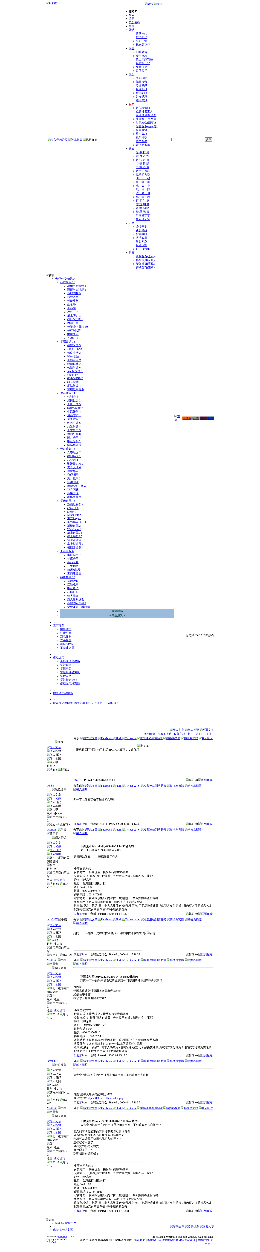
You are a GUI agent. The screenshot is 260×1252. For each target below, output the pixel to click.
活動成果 (73, 584)
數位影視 (74, 441)
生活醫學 (74, 411)
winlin (50, 785)
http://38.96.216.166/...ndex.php (105, 1098)
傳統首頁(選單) (145, 267)
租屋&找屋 (74, 569)
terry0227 (52, 919)
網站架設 (74, 385)
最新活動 (141, 245)
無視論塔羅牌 (77, 326)
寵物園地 (73, 482)
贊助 (131, 29)
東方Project (74, 518)
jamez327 (52, 1060)
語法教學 (141, 237)
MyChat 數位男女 (65, 278)
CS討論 (73, 508)
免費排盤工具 (144, 111)
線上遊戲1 (74, 532)
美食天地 (74, 467)
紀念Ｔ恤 (141, 40)
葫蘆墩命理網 (76, 289)
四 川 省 (143, 178)
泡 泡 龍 (143, 189)
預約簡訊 (141, 89)
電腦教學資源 (75, 389)
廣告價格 (141, 55)
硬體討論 (74, 345)
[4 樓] (77, 1055)
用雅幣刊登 (143, 63)
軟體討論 (74, 367)
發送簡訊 (141, 85)
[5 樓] (77, 1102)
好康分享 (73, 558)
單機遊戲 (74, 525)
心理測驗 (74, 474)
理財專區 (73, 471)
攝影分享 (74, 433)
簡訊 (131, 74)
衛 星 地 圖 (142, 211)
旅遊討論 (74, 426)
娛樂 (131, 148)
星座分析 (141, 133)
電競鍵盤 (65, 664)
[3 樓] (77, 954)
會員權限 (141, 234)
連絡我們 (203, 1240)
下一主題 (206, 733)
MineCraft (74, 514)
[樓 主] (78, 780)
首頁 (131, 252)
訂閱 (196, 418)
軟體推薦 (74, 363)
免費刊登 (141, 66)
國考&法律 (75, 407)
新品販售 (73, 562)
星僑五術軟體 (76, 285)
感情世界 (74, 400)
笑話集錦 (74, 445)
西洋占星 (73, 323)
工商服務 (67, 551)
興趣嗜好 (67, 448)
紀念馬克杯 (143, 44)
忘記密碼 (134, 22)
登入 (131, 14)
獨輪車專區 (74, 497)
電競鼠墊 (65, 676)
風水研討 (74, 315)
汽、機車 (74, 478)
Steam (71, 511)
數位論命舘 (143, 107)
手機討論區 (74, 360)
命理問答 (74, 293)
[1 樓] (77, 823)
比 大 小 (143, 185)
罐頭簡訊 (141, 100)
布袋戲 (72, 459)
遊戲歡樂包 (75, 504)
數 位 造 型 (142, 156)
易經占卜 (74, 311)
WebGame (74, 529)
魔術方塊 (73, 493)
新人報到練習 (75, 599)
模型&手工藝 (76, 485)
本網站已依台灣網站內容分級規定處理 (171, 1240)
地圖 (203, 418)
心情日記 (73, 592)
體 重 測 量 (142, 204)
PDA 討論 (73, 356)
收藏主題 (179, 733)
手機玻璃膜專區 (70, 661)
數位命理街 (143, 144)
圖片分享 (74, 437)
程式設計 (73, 381)
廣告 (131, 48)
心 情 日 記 (142, 163)
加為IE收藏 (165, 733)
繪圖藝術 (74, 456)
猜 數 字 (143, 182)
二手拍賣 (74, 566)
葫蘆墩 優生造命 (146, 115)
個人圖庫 (73, 595)
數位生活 (74, 352)
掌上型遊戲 (75, 543)
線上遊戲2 (74, 536)
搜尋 (131, 26)
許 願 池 (143, 193)
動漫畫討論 (75, 463)
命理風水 (67, 282)
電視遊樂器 (75, 540)
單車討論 (74, 419)
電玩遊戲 (67, 500)
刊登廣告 (141, 52)
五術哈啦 (74, 337)
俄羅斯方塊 (143, 174)
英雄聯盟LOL (76, 522)
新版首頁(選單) (145, 263)
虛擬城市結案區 (70, 683)
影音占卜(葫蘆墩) (146, 126)
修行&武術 (75, 330)
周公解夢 (141, 141)
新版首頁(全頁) (145, 256)
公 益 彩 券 (142, 167)
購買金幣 (141, 81)
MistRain (52, 829)
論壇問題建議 (76, 603)
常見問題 (141, 241)
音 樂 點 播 (142, 208)
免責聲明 (139, 1240)
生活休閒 (67, 393)
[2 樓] (77, 913)
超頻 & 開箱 (75, 349)
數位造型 (73, 588)
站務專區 (67, 577)
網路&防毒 (75, 378)
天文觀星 (74, 430)
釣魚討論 (74, 422)
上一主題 (193, 733)
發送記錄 (141, 92)
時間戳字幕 (143, 215)
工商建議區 (75, 573)
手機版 (187, 418)
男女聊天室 (143, 219)
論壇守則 (141, 226)
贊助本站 (141, 33)
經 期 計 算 (142, 200)
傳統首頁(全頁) (145, 260)
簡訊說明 (141, 78)
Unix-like (72, 374)
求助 (131, 222)
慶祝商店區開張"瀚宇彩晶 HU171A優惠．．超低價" (85, 702)
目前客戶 (141, 70)
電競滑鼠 (65, 668)
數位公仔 (141, 37)
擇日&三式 (75, 319)
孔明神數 (141, 137)
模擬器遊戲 (75, 547)
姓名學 (71, 304)
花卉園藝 (73, 489)
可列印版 (149, 733)
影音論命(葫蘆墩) (146, 122)
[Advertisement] (194, 719)
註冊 (131, 18)
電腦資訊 (67, 341)
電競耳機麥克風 (70, 672)
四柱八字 (74, 297)
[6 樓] (77, 1210)
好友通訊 (141, 96)
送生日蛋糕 (143, 170)
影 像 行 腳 (142, 152)
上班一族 (74, 404)
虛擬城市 (74, 554)
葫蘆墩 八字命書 (146, 118)
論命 (131, 104)
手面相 (71, 308)
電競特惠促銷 (68, 679)
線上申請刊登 (144, 59)
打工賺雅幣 (143, 248)
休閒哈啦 (74, 396)
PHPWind (62, 1236)
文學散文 (74, 452)
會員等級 (141, 230)
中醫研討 (73, 334)
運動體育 (74, 415)
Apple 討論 (75, 371)
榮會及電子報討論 (78, 606)
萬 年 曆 (143, 196)
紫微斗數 (74, 300)
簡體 (210, 418)
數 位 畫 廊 (142, 159)
